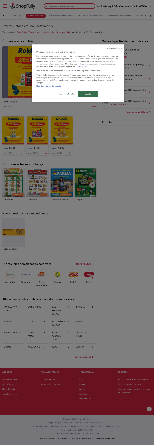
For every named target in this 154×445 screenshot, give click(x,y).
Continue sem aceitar (114, 48)
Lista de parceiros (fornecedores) (50, 86)
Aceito (88, 94)
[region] (78, 73)
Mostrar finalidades (66, 94)
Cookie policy (81, 66)
